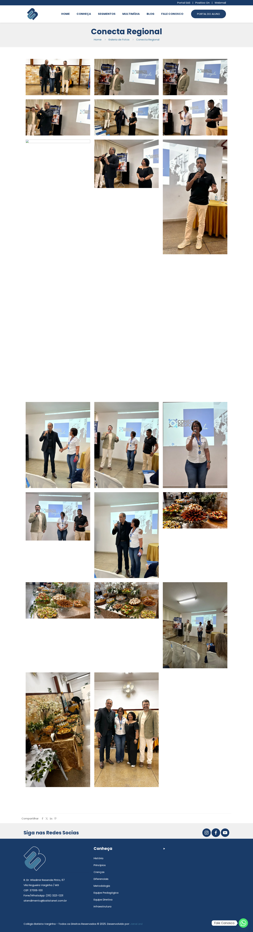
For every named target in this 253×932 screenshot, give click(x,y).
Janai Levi (136, 924)
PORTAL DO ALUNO (208, 14)
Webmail (220, 2)
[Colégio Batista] (32, 14)
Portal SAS (183, 2)
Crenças (99, 872)
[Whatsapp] (243, 923)
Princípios (100, 865)
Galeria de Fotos (118, 39)
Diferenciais (101, 879)
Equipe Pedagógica (106, 892)
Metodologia (102, 886)
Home (98, 39)
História (98, 858)
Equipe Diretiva (103, 899)
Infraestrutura (102, 906)
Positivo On (202, 2)
